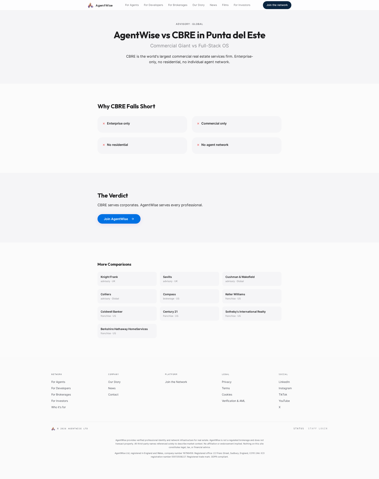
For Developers (153, 5)
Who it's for (58, 407)
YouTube (284, 400)
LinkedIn (284, 381)
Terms (226, 388)
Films (225, 5)
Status (299, 428)
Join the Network (176, 381)
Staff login (318, 428)
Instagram (285, 388)
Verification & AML (233, 400)
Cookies (227, 394)
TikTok (283, 394)
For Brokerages (177, 5)
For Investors (242, 5)
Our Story (198, 5)
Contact (113, 394)
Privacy (227, 381)
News (213, 5)
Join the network (277, 5)
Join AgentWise (116, 219)
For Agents (132, 5)
